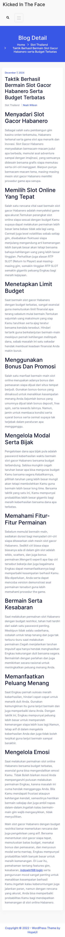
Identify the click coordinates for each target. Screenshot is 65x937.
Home (21, 44)
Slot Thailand (39, 44)
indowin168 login (31, 870)
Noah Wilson (30, 105)
